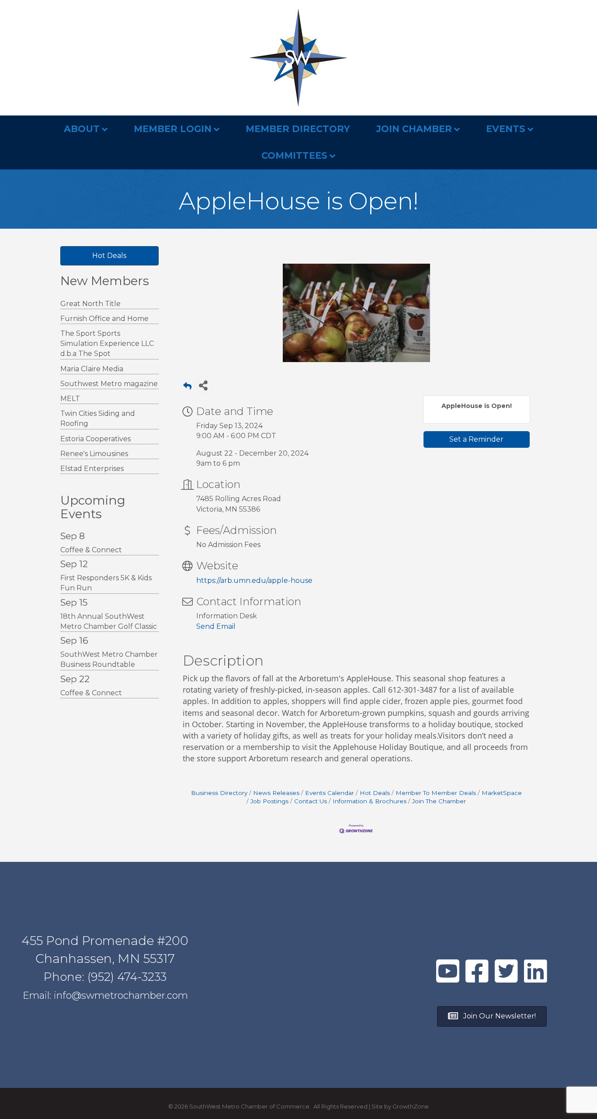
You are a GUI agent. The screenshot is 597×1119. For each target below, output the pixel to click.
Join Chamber (414, 128)
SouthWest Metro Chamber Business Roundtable (109, 659)
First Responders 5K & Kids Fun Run (106, 583)
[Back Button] (187, 387)
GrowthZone (410, 1106)
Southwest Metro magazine (109, 384)
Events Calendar (329, 792)
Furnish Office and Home (104, 318)
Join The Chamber (439, 801)
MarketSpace (502, 792)
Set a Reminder (476, 439)
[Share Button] (203, 385)
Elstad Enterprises (92, 468)
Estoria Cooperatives (95, 439)
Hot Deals (375, 792)
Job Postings (269, 801)
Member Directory (298, 128)
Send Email (216, 626)
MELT (70, 398)
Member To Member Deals (436, 792)
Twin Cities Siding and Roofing (97, 418)
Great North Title (90, 304)
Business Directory (219, 792)
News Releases (276, 792)
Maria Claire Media (91, 369)
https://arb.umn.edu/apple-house (254, 580)
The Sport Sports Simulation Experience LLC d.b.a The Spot (107, 343)
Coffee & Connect (91, 550)
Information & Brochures (369, 801)
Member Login (173, 128)
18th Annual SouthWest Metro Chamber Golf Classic (108, 621)
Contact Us (310, 801)
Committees (294, 155)
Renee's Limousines (94, 454)
